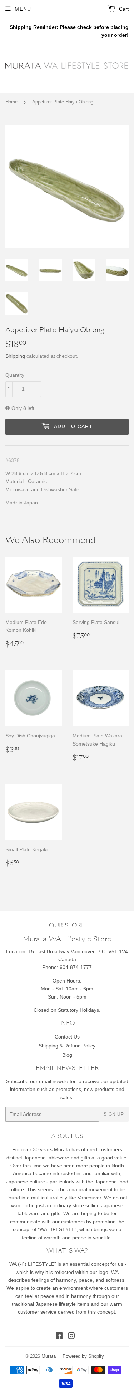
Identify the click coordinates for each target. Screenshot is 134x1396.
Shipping (15, 356)
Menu (23, 9)
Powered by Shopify (83, 1356)
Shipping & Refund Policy (67, 1046)
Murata (48, 1356)
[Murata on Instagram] (71, 1337)
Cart (123, 9)
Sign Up (114, 1114)
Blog (67, 1055)
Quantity (14, 375)
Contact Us (67, 1037)
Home (11, 102)
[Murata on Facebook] (59, 1337)
